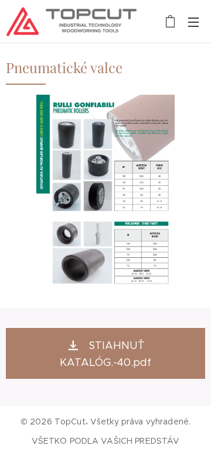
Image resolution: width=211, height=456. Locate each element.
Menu (193, 21)
